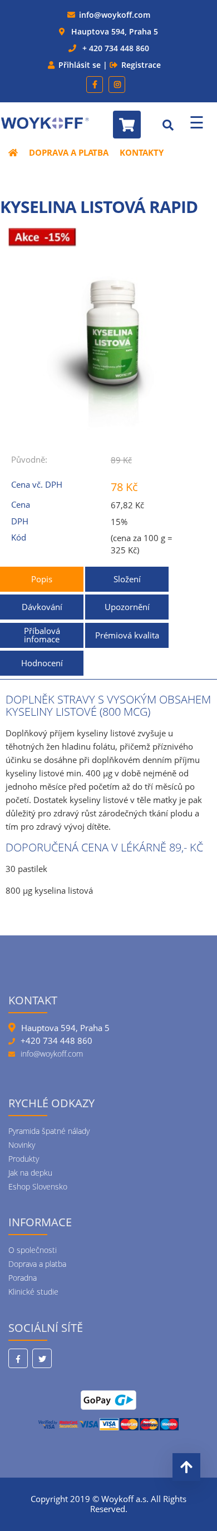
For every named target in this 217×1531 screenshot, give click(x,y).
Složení (127, 578)
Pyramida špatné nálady (49, 1131)
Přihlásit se (79, 65)
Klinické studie (33, 1291)
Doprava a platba (68, 152)
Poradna (22, 1277)
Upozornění (127, 606)
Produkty (23, 1158)
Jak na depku (30, 1172)
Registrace (141, 65)
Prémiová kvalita (127, 635)
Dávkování (42, 606)
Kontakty (142, 152)
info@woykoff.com (114, 14)
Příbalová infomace (42, 635)
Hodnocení (42, 662)
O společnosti (32, 1250)
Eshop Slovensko (37, 1186)
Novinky (21, 1144)
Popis (41, 578)
